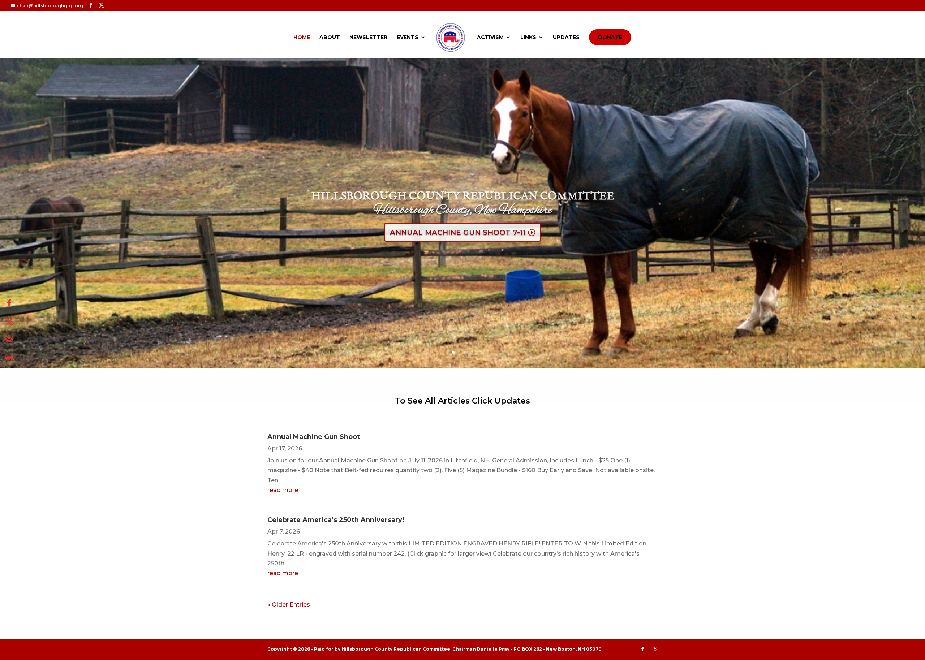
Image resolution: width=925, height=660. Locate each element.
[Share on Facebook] (9, 303)
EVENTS (407, 37)
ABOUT (329, 37)
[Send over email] (9, 339)
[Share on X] (9, 321)
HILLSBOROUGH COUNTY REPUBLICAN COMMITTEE (462, 193)
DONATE (610, 37)
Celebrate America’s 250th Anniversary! (335, 520)
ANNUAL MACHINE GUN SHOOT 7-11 (458, 228)
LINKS (528, 37)
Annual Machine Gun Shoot (313, 437)
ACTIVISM (490, 37)
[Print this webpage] (9, 357)
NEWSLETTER (368, 37)
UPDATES (566, 37)
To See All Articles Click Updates (462, 401)
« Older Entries (288, 604)
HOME (301, 37)
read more (282, 490)
